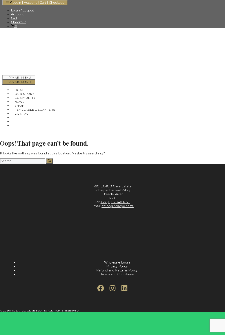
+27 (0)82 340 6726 (115, 202)
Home (20, 90)
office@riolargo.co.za (118, 206)
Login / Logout (22, 10)
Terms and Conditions (117, 274)
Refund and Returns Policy (117, 270)
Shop (19, 105)
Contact (23, 113)
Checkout (18, 22)
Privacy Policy (117, 266)
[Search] (49, 161)
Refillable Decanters (35, 109)
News (20, 101)
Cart (14, 18)
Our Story (25, 93)
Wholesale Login (117, 262)
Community (25, 97)
